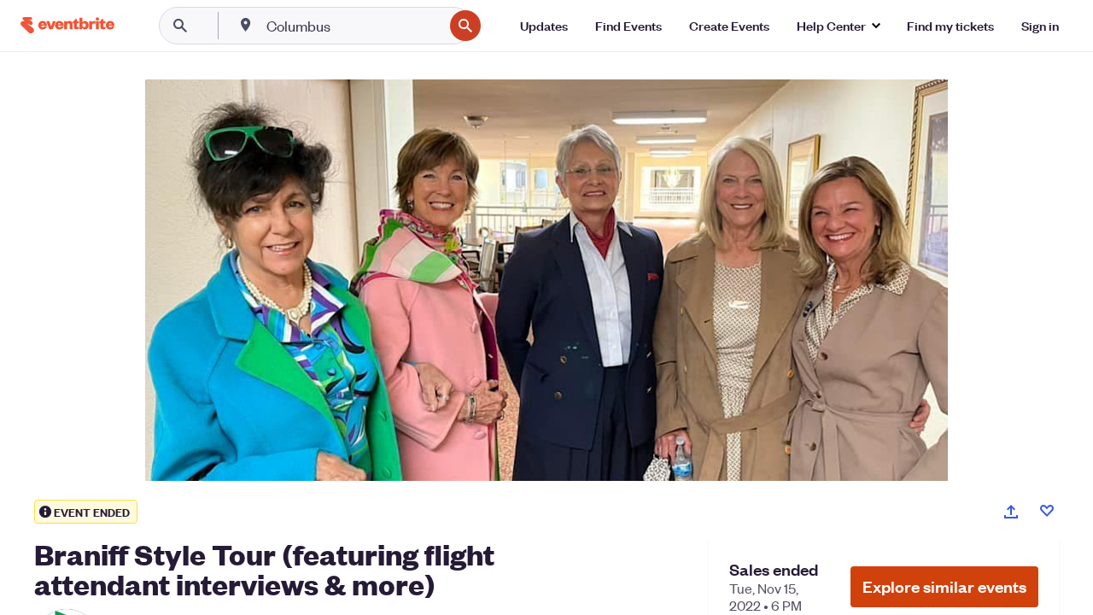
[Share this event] (1011, 512)
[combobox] (353, 25)
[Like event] (1047, 511)
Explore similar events (944, 586)
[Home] (67, 25)
